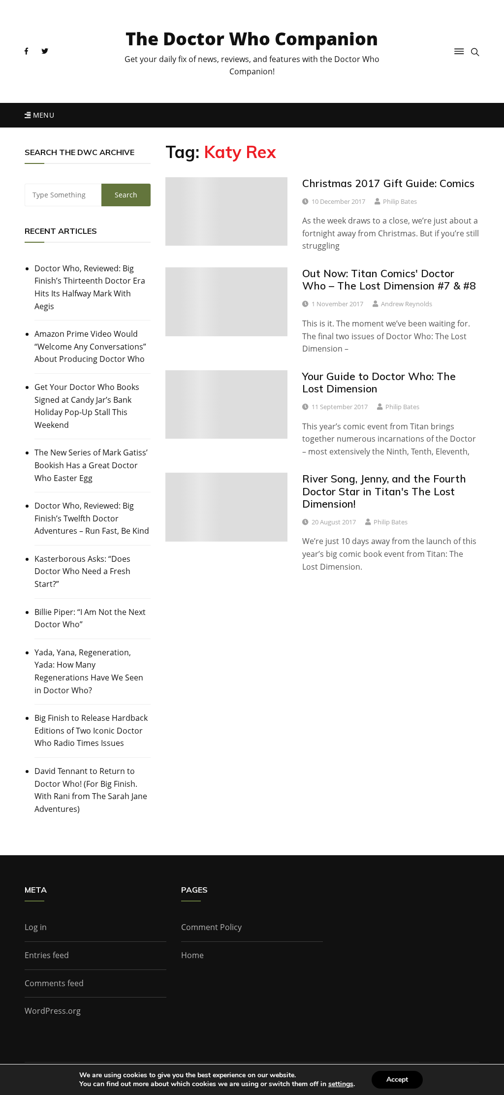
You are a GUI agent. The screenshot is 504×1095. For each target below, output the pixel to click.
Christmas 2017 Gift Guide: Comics (388, 183)
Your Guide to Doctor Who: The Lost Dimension (379, 382)
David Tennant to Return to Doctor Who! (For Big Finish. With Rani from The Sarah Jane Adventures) (90, 790)
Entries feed (47, 955)
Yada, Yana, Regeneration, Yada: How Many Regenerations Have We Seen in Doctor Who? (88, 671)
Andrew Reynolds (406, 303)
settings (340, 1084)
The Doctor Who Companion (252, 39)
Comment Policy (211, 927)
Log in (36, 927)
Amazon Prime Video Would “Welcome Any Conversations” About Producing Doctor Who (90, 346)
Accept (397, 1079)
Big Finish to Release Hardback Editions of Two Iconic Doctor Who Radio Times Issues (91, 730)
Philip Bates (400, 201)
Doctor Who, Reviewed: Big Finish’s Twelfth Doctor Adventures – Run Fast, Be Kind (91, 518)
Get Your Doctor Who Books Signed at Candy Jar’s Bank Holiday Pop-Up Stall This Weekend (86, 406)
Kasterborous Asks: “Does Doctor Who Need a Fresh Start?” (82, 571)
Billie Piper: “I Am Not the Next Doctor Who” (90, 618)
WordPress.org (53, 1010)
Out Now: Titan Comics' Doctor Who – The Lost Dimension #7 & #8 (389, 279)
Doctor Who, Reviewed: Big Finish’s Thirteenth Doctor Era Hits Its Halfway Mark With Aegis (89, 287)
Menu (42, 115)
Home (192, 955)
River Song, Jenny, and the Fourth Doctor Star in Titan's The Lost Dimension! (384, 491)
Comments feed (54, 983)
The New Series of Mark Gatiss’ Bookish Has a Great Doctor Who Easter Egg (91, 465)
